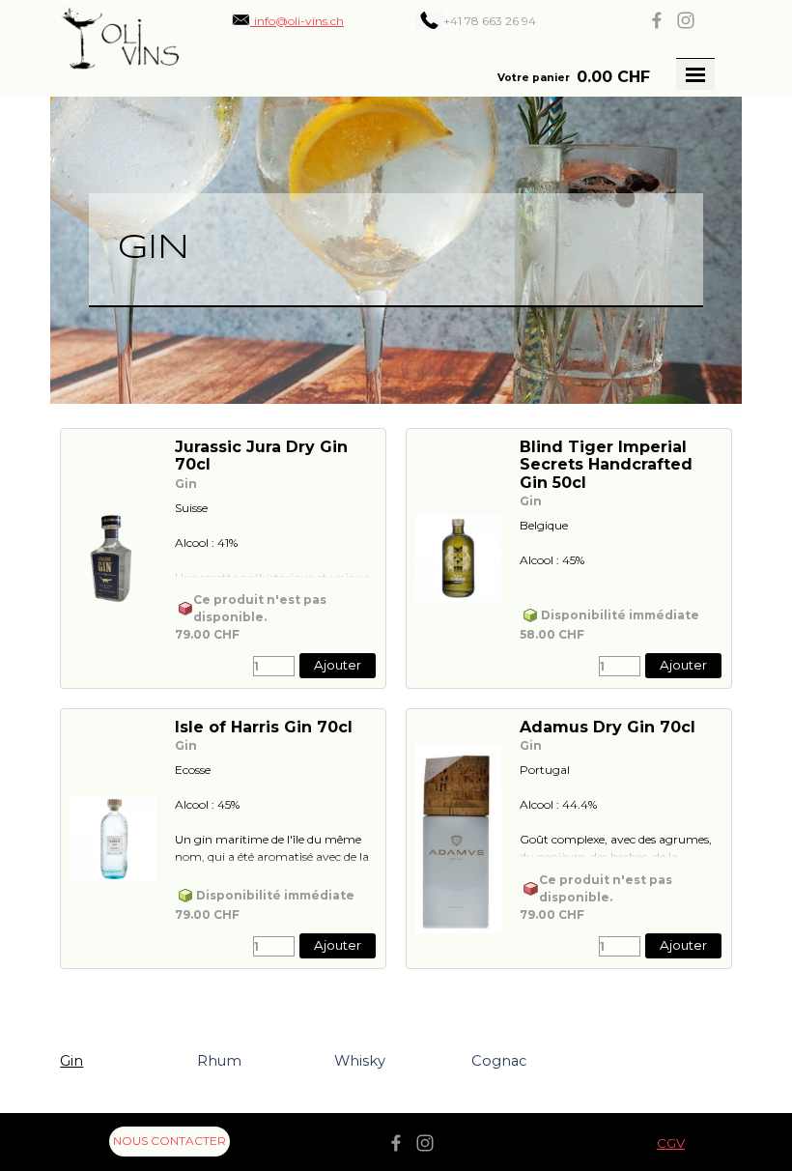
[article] (223, 558)
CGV (671, 1143)
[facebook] (656, 20)
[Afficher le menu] (695, 74)
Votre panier (533, 77)
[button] (288, 20)
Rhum (219, 1061)
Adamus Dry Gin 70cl (607, 727)
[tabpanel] (503, 20)
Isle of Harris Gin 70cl (264, 727)
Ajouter (337, 664)
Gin (71, 1061)
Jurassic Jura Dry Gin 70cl (261, 455)
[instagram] (685, 20)
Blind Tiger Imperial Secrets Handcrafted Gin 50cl (606, 465)
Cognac (498, 1061)
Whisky (359, 1061)
